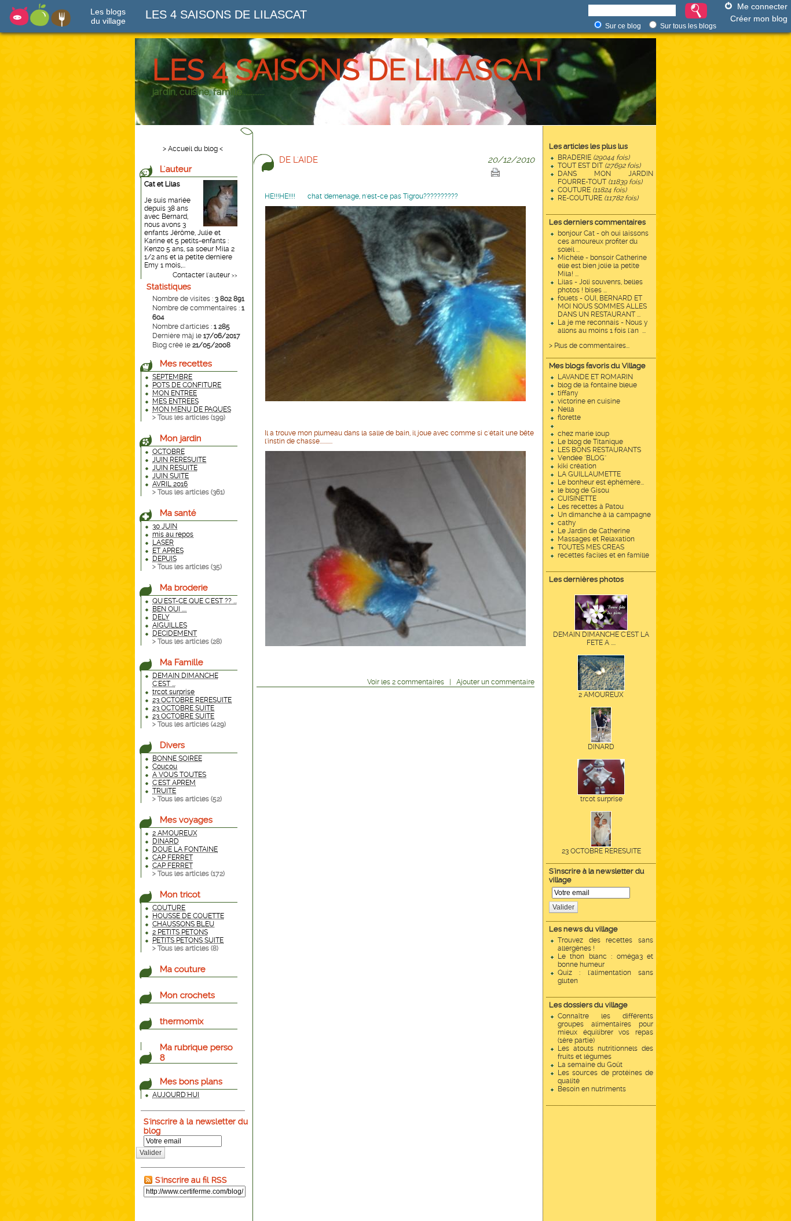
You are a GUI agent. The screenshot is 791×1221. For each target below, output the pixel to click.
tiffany (568, 393)
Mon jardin (181, 438)
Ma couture (183, 969)
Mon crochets (187, 995)
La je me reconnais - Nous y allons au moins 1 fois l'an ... (603, 326)
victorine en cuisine (589, 401)
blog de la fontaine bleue (597, 385)
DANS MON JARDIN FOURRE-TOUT (605, 178)
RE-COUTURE (598, 198)
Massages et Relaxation (596, 539)
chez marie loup (583, 434)
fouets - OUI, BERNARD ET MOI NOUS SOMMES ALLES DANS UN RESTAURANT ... (602, 306)
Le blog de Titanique (590, 442)
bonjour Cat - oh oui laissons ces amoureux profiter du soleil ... (603, 241)
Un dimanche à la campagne (604, 515)
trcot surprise (601, 799)
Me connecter (762, 6)
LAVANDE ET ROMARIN (595, 377)
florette (569, 417)
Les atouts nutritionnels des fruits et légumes (605, 1052)
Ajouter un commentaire (495, 682)
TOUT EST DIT (599, 166)
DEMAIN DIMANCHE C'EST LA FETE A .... (601, 638)
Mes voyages (186, 820)
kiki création (577, 466)
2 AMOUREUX (601, 695)
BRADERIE (593, 157)
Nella (566, 409)
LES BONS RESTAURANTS (599, 450)
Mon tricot (180, 894)
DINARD (601, 747)
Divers (172, 745)
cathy (567, 523)
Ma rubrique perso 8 (196, 1052)
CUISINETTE (577, 498)
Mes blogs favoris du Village (597, 365)
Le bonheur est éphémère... (601, 482)
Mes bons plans (191, 1081)
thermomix (182, 1021)
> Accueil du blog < (193, 149)
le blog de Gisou (583, 490)
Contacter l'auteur (201, 275)
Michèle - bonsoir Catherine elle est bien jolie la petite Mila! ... (602, 266)
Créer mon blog (759, 18)
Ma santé (178, 513)
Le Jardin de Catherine (594, 531)
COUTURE (592, 190)
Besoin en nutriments (592, 1089)
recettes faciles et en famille (603, 555)
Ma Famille (181, 662)
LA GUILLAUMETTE (589, 474)
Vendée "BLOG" (582, 458)
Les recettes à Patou (591, 507)
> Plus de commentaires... (589, 346)
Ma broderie (184, 587)
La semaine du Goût (590, 1065)
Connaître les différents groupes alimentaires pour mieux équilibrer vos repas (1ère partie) (605, 1028)
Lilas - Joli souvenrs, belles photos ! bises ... (600, 286)
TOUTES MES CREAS (591, 547)
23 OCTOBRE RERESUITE (601, 851)
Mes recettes (186, 363)
